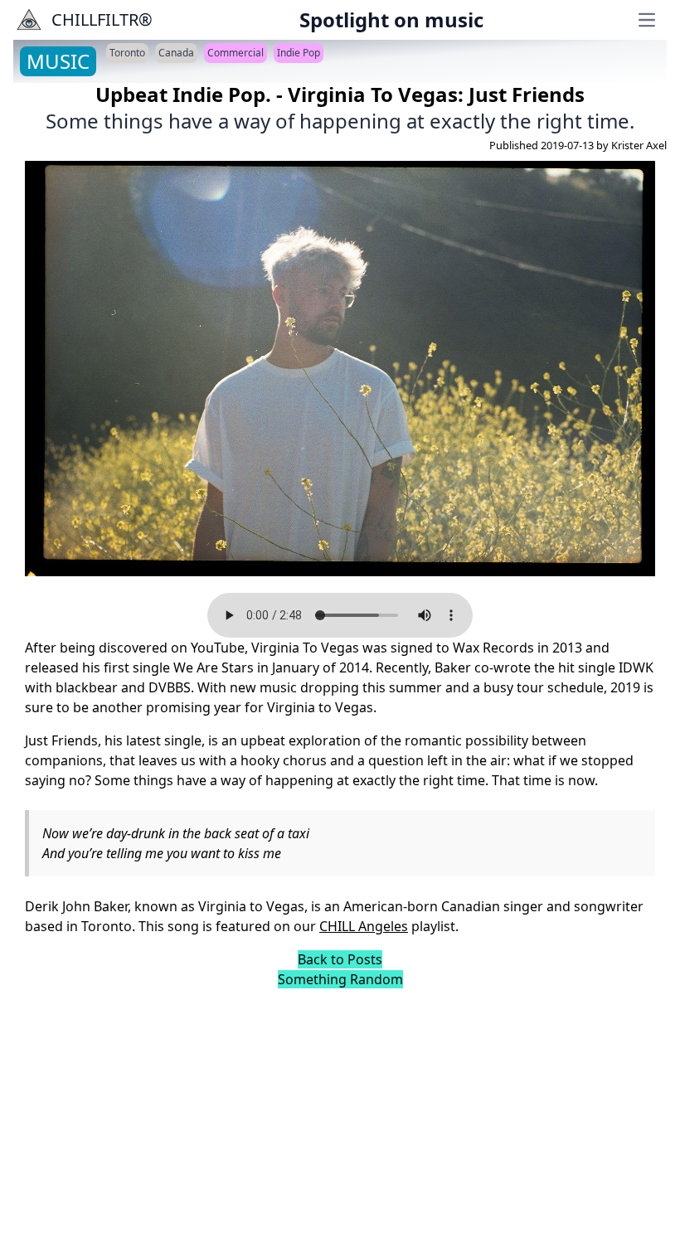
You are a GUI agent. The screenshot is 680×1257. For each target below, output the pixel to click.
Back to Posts (340, 959)
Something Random (340, 979)
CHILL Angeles (363, 926)
